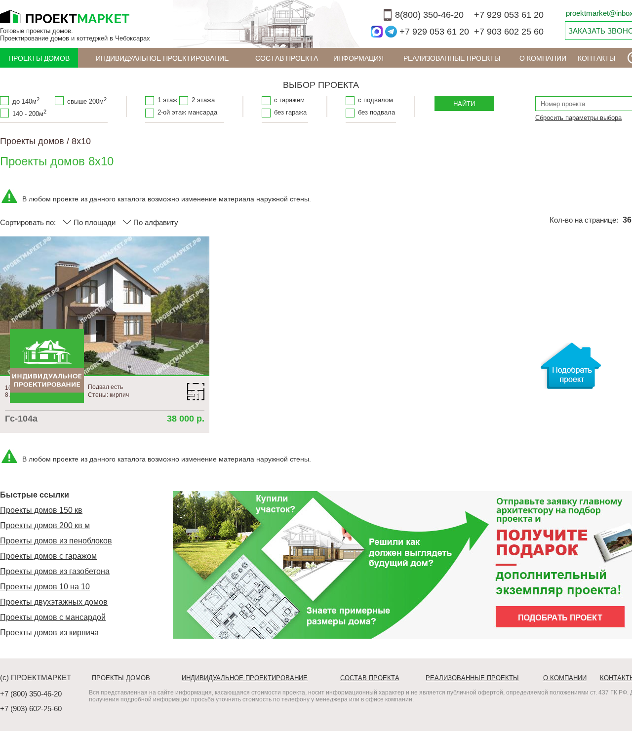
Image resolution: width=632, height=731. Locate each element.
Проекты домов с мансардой (53, 617)
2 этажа (203, 100)
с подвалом (375, 100)
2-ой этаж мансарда (187, 112)
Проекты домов (39, 58)
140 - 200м (29, 113)
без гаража (290, 112)
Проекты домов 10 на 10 (45, 586)
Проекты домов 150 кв (41, 510)
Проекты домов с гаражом (48, 556)
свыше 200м (87, 100)
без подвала (376, 112)
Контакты (596, 58)
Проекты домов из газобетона (55, 571)
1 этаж (167, 100)
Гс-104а (21, 418)
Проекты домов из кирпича (49, 632)
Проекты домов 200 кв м (45, 525)
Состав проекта (286, 58)
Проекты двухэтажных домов (54, 602)
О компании (542, 58)
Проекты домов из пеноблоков (56, 541)
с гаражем (289, 100)
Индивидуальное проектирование (162, 58)
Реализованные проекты (451, 58)
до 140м (26, 100)
